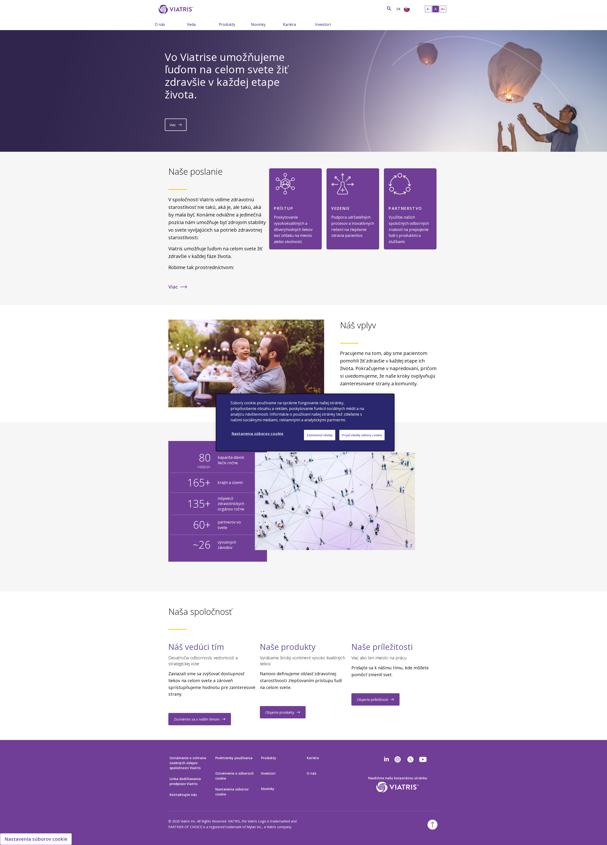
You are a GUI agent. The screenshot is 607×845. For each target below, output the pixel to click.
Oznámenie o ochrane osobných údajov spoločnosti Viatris (188, 763)
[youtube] (423, 759)
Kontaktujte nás (183, 794)
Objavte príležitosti (372, 699)
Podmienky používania (234, 758)
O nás (160, 24)
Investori (323, 24)
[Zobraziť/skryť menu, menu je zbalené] (183, 24)
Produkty (227, 24)
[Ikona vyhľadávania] (389, 8)
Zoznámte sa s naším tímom (197, 719)
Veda (191, 24)
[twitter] (410, 759)
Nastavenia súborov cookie (231, 791)
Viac (173, 124)
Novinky (258, 24)
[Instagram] (398, 759)
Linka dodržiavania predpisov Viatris (185, 781)
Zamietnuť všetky (320, 435)
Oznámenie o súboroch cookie (234, 776)
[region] (305, 422)
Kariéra (289, 24)
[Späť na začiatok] (432, 824)
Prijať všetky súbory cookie (362, 435)
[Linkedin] (386, 759)
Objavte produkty (279, 712)
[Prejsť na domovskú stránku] (175, 9)
